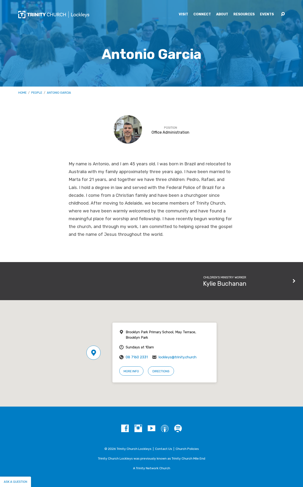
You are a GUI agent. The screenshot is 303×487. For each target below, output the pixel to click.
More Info (131, 371)
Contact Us (163, 449)
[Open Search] (283, 14)
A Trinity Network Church (151, 468)
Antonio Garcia (59, 92)
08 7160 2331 (137, 357)
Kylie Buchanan (224, 283)
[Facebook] (125, 428)
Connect (202, 14)
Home (22, 92)
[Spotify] (178, 428)
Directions (160, 371)
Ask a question (15, 481)
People (36, 92)
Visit (183, 14)
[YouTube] (151, 428)
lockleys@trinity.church (177, 357)
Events (267, 14)
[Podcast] (165, 428)
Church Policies (187, 449)
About (222, 14)
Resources (244, 14)
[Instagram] (138, 428)
